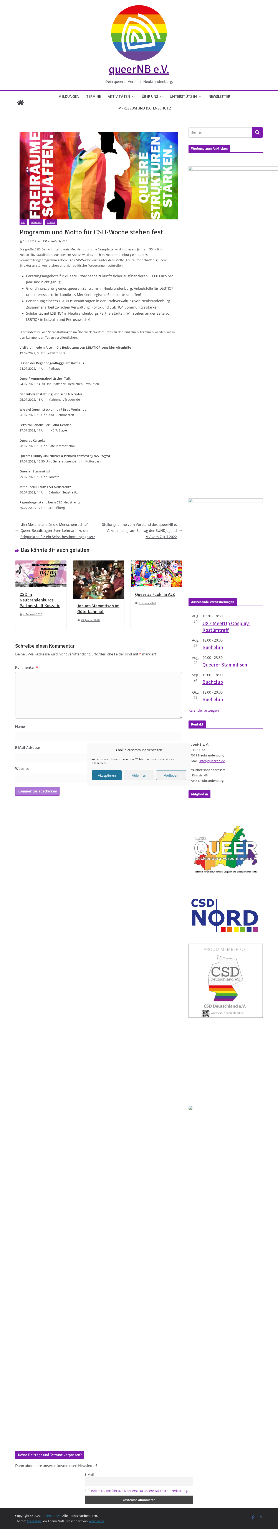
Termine (93, 96)
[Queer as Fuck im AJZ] (156, 563)
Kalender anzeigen (204, 710)
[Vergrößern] (257, 504)
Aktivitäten (119, 96)
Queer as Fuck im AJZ (155, 594)
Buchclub (212, 647)
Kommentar (26, 667)
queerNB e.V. (139, 69)
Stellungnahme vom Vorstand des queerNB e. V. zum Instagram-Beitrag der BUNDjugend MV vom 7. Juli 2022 (139, 530)
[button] (132, 96)
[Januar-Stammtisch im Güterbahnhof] (98, 563)
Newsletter (219, 96)
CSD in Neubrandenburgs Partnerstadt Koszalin (40, 600)
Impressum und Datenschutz (144, 108)
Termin (51, 222)
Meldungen (68, 96)
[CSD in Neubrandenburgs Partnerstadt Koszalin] (40, 563)
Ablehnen (139, 775)
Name (20, 726)
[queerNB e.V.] (20, 102)
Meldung (36, 222)
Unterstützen (183, 96)
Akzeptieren (107, 775)
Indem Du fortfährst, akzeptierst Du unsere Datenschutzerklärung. (139, 1491)
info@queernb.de (212, 761)
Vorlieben (171, 775)
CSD (23, 222)
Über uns (150, 96)
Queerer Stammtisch (224, 665)
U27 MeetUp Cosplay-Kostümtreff (226, 626)
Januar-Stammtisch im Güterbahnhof (98, 608)
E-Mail (89, 1474)
